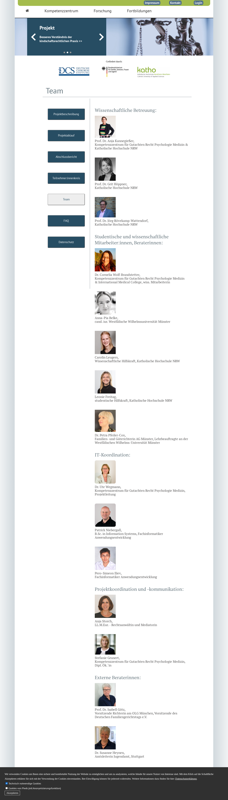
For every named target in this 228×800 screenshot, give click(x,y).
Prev (33, 37)
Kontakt (175, 3)
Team (66, 199)
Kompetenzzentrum (61, 10)
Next (101, 37)
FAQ (66, 221)
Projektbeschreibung (66, 114)
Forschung (103, 10)
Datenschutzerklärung (186, 778)
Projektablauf (66, 135)
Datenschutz (66, 242)
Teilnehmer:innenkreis (66, 178)
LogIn (198, 3)
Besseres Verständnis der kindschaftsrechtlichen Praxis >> (61, 39)
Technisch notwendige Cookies (25, 783)
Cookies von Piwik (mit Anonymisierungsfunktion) (35, 788)
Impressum (152, 3)
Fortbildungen (139, 10)
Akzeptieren (12, 793)
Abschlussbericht (66, 157)
